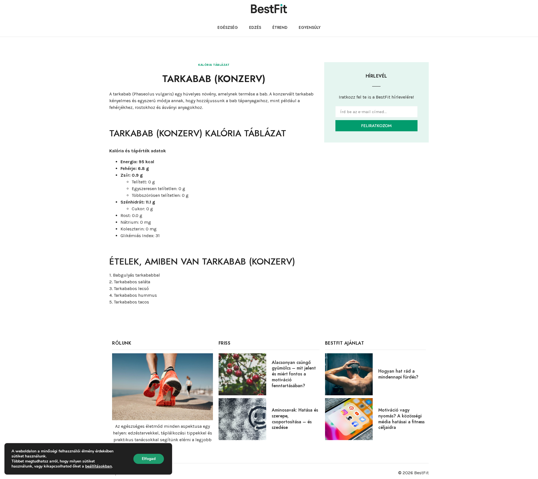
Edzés (255, 27)
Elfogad (149, 458)
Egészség (227, 27)
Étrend (279, 27)
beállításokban (98, 466)
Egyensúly (310, 27)
